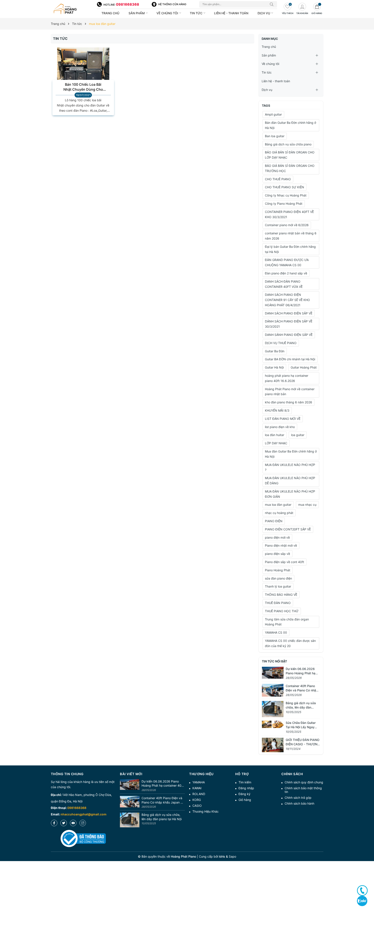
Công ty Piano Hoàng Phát (283, 203)
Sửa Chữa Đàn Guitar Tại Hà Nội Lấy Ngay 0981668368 (301, 727)
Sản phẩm (137, 13)
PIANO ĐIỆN (273, 521)
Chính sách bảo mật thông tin (303, 790)
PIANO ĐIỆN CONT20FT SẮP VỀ (288, 529)
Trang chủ (110, 13)
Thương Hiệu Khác (205, 811)
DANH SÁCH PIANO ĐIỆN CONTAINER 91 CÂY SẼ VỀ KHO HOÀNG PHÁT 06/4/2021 (287, 300)
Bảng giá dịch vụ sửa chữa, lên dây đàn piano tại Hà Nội (301, 707)
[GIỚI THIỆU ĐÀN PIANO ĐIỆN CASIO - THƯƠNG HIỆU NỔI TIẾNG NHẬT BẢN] (273, 744)
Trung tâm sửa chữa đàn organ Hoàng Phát (287, 621)
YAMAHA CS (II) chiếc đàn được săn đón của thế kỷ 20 (290, 643)
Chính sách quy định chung (304, 782)
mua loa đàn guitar (278, 504)
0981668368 (127, 4)
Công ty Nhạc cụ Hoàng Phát (285, 195)
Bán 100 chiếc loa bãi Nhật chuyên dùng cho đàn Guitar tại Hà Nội (83, 87)
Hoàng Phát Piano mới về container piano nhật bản (289, 391)
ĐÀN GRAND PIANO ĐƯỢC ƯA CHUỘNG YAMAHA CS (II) (287, 262)
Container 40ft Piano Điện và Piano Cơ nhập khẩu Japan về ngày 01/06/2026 (163, 800)
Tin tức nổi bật (274, 661)
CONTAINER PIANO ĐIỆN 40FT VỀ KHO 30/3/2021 (289, 214)
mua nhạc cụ (307, 504)
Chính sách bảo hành (299, 803)
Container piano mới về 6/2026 (287, 225)
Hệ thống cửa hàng (172, 4)
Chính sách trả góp (298, 797)
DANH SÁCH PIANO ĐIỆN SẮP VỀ (288, 313)
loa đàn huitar (274, 435)
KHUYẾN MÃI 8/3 (277, 410)
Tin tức (196, 13)
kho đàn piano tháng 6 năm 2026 (288, 402)
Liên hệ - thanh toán (231, 13)
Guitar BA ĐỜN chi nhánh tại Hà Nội (290, 359)
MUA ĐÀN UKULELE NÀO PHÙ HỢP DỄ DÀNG (290, 480)
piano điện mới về (277, 537)
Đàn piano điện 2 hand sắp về (286, 273)
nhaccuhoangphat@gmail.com (83, 814)
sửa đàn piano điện (278, 578)
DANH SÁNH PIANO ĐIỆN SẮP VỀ (289, 335)
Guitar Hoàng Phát (304, 367)
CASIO (197, 805)
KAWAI (197, 788)
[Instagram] (82, 823)
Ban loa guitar (274, 136)
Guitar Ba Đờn (274, 351)
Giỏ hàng (245, 800)
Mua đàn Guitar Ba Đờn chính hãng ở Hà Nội (291, 453)
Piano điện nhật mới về (281, 545)
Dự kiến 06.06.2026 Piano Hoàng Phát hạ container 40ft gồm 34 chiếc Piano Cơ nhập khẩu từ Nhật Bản (163, 783)
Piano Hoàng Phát (277, 570)
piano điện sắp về (277, 554)
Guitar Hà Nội (274, 367)
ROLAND (198, 794)
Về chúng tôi (167, 13)
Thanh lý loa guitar (278, 586)
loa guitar (297, 435)
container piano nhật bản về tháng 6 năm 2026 (290, 235)
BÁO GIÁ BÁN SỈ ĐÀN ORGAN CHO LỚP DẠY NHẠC (289, 154)
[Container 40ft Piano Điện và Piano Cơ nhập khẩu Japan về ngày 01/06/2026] (273, 690)
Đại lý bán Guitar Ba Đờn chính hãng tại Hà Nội (290, 249)
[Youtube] (73, 823)
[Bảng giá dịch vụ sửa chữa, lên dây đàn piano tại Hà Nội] (273, 708)
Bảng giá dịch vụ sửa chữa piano (288, 144)
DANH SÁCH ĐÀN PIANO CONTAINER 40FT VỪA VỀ (284, 284)
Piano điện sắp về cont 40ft (284, 562)
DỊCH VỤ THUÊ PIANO (281, 343)
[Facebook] (54, 823)
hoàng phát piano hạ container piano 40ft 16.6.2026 (286, 378)
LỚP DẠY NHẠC (276, 443)
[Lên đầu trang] (369, 907)
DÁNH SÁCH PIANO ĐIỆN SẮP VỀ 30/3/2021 (288, 323)
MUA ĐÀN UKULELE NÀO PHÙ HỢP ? (290, 467)
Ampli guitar (273, 114)
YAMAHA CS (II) (276, 632)
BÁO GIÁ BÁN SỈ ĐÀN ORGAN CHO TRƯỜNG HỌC (289, 168)
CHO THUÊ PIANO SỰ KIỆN (284, 187)
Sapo (232, 856)
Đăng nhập (246, 788)
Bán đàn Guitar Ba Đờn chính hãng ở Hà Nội (290, 125)
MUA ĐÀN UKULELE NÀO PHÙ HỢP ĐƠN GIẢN (290, 494)
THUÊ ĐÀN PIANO (278, 603)
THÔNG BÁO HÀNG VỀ (281, 594)
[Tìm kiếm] (272, 4)
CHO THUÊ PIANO (278, 179)
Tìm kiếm (245, 782)
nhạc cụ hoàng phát (279, 513)
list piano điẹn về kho (280, 427)
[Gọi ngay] (362, 890)
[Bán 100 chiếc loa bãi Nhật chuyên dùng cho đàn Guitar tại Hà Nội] (83, 66)
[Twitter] (63, 823)
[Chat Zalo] (362, 901)
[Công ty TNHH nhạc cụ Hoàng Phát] (72, 9)
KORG (196, 800)
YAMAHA (198, 782)
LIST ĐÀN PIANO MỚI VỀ (282, 418)
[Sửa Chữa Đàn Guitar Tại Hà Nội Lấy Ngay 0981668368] (273, 724)
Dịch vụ (264, 13)
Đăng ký (244, 794)
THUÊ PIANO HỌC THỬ (281, 611)
